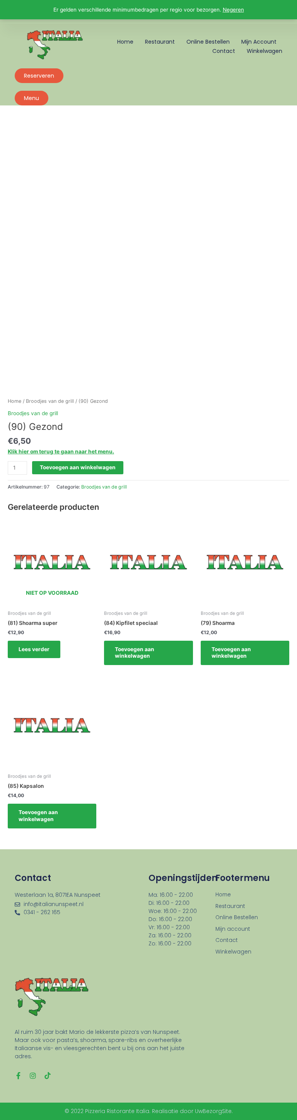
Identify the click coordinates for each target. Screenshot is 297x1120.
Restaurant (160, 42)
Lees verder (34, 649)
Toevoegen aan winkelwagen (78, 467)
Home (125, 42)
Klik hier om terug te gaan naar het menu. (61, 451)
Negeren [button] (233, 10)
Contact (223, 51)
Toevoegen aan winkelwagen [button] (134, 652)
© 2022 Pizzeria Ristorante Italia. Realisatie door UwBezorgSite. (149, 1111)
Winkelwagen (264, 51)
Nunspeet (87, 895)
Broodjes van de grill (50, 401)
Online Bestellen (208, 42)
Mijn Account (259, 42)
